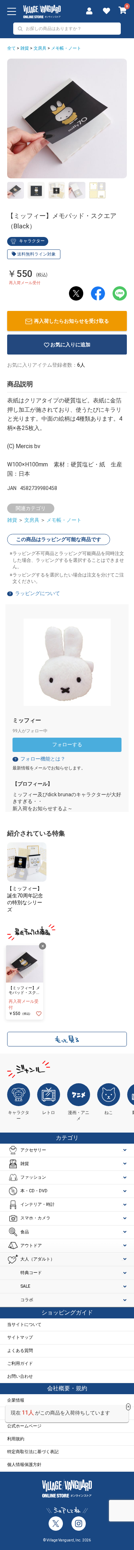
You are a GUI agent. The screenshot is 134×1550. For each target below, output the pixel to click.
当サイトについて (24, 1324)
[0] (123, 11)
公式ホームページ (24, 1425)
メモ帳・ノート (66, 48)
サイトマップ (20, 1337)
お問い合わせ (20, 1376)
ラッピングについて (37, 593)
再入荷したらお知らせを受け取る (71, 321)
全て (11, 48)
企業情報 (15, 1400)
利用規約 (15, 1438)
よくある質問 (20, 1350)
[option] (67, 118)
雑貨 (24, 48)
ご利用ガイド (20, 1363)
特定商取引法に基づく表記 (33, 1451)
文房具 (40, 48)
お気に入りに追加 (70, 344)
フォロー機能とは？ (39, 759)
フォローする (67, 744)
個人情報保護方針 (24, 1464)
